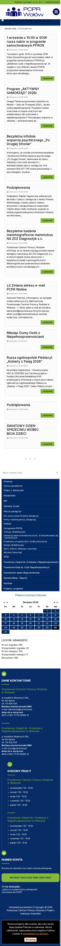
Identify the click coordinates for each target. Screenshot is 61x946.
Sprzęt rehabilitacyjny (14, 545)
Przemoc (8, 481)
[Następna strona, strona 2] (35, 459)
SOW (6, 556)
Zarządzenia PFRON (13, 528)
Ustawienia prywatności (20, 907)
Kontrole (8, 583)
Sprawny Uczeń (11, 506)
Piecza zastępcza (12, 511)
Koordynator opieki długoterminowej (21, 572)
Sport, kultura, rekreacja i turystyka (20, 549)
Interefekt (36, 913)
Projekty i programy (13, 588)
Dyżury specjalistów (13, 486)
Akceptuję (31, 939)
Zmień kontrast (52, 2)
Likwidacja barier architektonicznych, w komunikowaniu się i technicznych (31, 536)
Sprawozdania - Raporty (16, 578)
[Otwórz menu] (56, 12)
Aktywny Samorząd (13, 552)
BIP (5, 501)
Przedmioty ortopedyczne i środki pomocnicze (25, 541)
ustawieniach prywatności (35, 933)
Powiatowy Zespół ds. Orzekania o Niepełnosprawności (31, 562)
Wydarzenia (9, 495)
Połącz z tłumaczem (14, 490)
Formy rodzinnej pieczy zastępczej (20, 519)
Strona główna (25, 28)
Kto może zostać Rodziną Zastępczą (21, 516)
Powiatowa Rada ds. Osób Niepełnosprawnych (27, 567)
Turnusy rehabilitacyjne (14, 532)
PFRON (7, 524)
